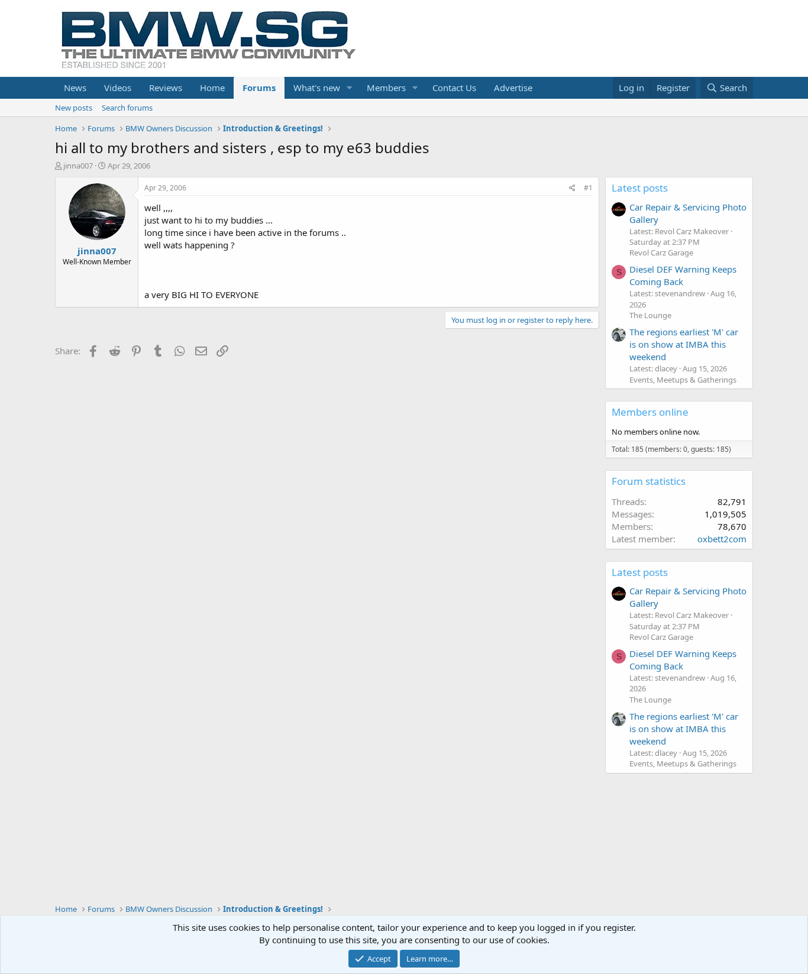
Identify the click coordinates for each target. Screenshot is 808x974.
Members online (650, 412)
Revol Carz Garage (661, 252)
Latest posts (640, 188)
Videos (117, 87)
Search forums (127, 107)
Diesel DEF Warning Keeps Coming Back (682, 275)
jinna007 (78, 165)
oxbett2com (721, 539)
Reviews (165, 87)
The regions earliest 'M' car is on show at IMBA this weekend (683, 344)
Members (386, 87)
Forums (259, 87)
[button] (349, 88)
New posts (73, 107)
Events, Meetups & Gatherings (682, 379)
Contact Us (454, 87)
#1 (588, 188)
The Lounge (650, 315)
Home (212, 87)
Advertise (513, 87)
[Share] (572, 188)
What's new (316, 87)
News (75, 87)
